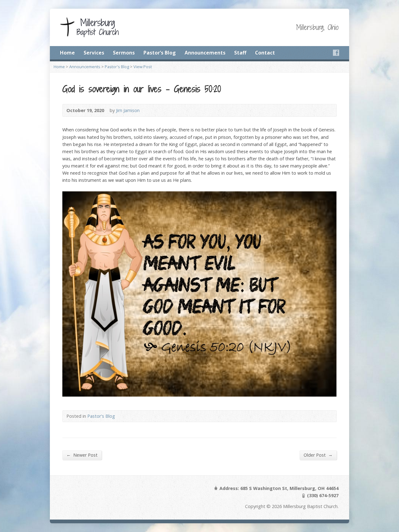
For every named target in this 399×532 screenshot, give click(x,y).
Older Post (318, 455)
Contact (265, 52)
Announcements (205, 52)
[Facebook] (336, 52)
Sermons (124, 52)
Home (67, 52)
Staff (240, 52)
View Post (142, 66)
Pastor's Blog (117, 66)
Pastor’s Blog (159, 52)
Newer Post (82, 455)
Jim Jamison (128, 110)
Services (94, 52)
